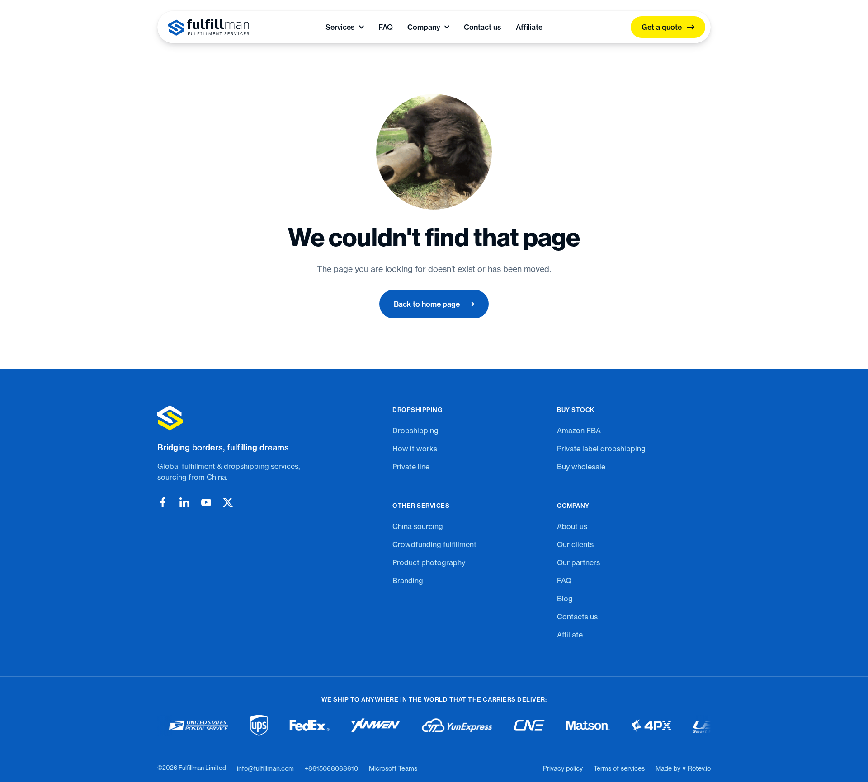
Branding (407, 580)
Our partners (578, 562)
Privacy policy (563, 768)
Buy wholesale (581, 466)
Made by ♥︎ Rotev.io (683, 768)
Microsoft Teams (393, 768)
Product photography (428, 562)
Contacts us (577, 616)
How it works (414, 448)
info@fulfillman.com (265, 768)
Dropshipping (415, 430)
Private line (410, 466)
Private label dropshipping (601, 448)
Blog (565, 598)
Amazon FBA (579, 430)
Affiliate (529, 27)
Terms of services (619, 768)
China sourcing (417, 526)
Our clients (575, 544)
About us (572, 526)
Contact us (482, 27)
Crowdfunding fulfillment (434, 544)
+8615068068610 (331, 768)
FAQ (385, 27)
